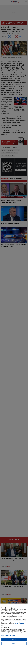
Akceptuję (14, 639)
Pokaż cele (14, 643)
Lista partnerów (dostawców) (8, 635)
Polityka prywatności (19, 623)
